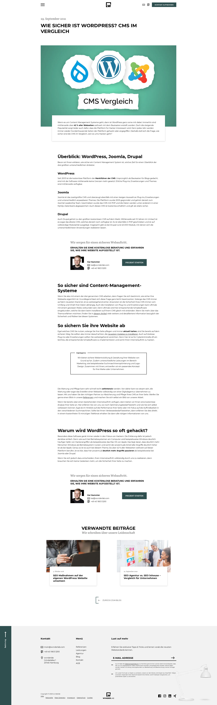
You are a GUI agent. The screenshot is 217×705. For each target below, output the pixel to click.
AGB (78, 663)
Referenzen (88, 397)
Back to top (5, 643)
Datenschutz (81, 698)
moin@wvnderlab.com (54, 647)
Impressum (71, 698)
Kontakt (79, 660)
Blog (78, 657)
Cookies (90, 698)
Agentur (80, 653)
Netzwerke (49, 698)
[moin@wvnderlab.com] (143, 4)
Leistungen (81, 650)
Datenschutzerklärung (132, 664)
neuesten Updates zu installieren (123, 334)
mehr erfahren (73, 563)
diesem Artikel (100, 314)
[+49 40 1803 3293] (148, 4)
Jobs (42, 696)
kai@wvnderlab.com (100, 265)
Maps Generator (60, 698)
